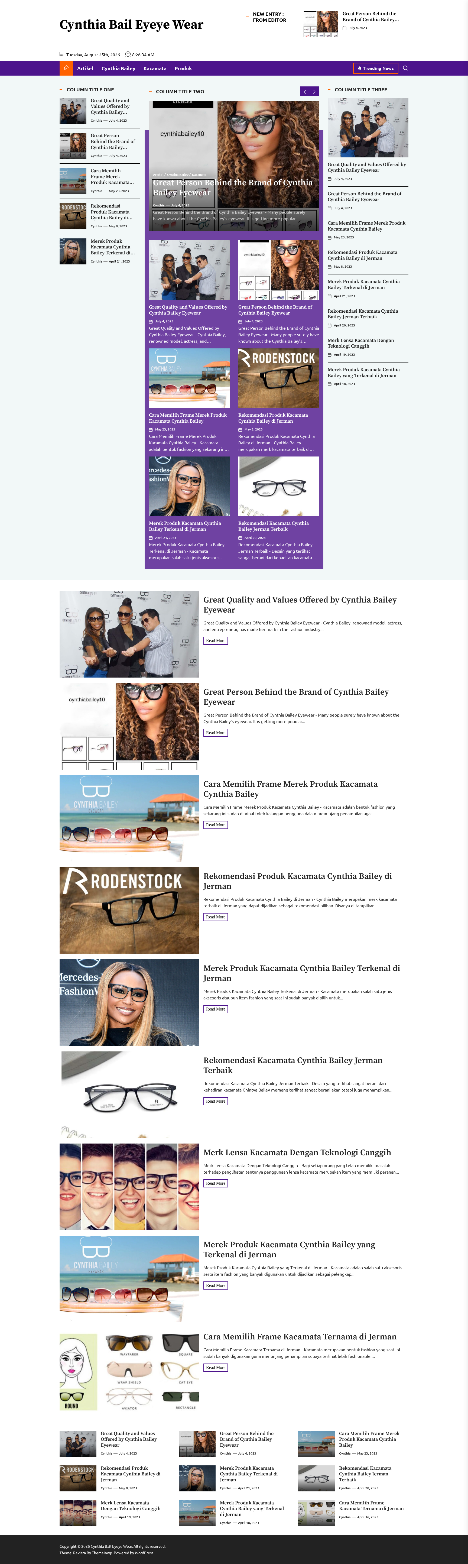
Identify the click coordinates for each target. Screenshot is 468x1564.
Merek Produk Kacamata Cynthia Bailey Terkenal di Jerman (185, 526)
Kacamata (155, 68)
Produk (183, 68)
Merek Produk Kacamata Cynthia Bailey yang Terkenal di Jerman (364, 373)
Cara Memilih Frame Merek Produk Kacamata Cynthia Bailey (188, 418)
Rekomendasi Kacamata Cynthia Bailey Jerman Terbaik (273, 526)
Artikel (85, 68)
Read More (215, 640)
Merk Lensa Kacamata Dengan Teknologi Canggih (361, 343)
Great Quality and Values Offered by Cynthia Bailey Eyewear (188, 310)
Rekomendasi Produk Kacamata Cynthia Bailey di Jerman (273, 418)
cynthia (158, 205)
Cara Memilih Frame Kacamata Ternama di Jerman (300, 1337)
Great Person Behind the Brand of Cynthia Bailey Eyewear (369, 19)
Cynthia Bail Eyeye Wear (131, 25)
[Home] (66, 68)
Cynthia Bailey (118, 68)
